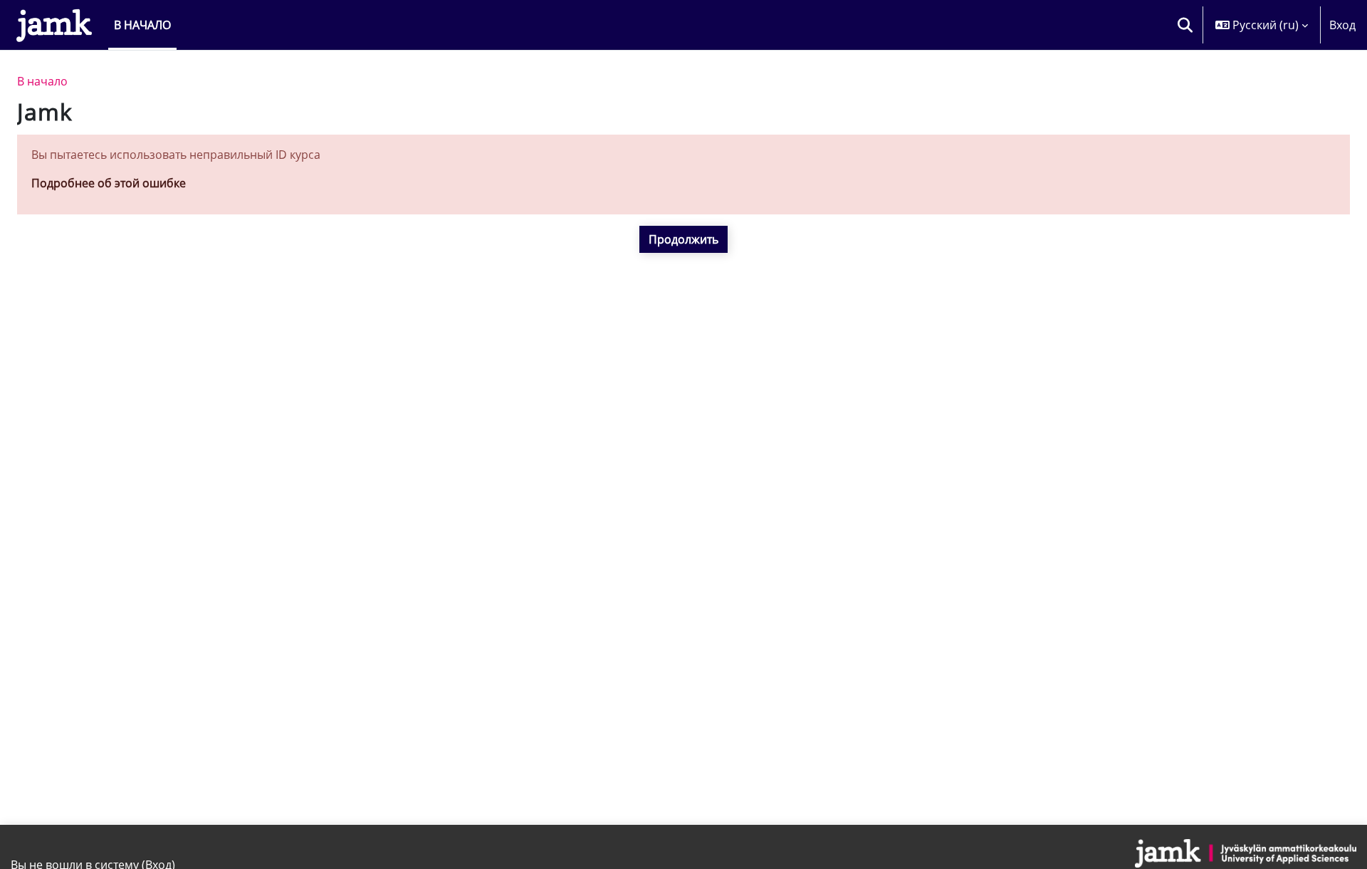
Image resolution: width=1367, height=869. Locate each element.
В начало (42, 81)
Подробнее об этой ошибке (108, 183)
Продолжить (683, 239)
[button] (1185, 25)
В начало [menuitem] (142, 25)
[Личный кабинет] (54, 25)
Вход (1342, 25)
